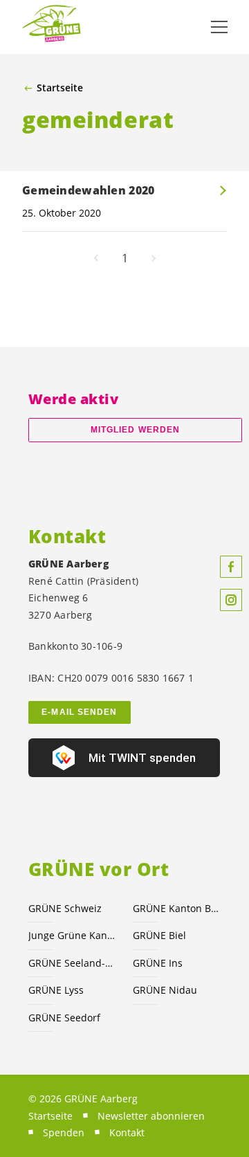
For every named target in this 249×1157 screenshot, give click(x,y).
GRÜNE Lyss (56, 989)
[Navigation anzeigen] (219, 27)
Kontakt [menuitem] (127, 1132)
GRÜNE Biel (159, 935)
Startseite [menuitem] (50, 1115)
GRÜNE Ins (158, 962)
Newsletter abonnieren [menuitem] (151, 1115)
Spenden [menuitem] (63, 1132)
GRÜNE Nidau (165, 989)
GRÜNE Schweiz (65, 908)
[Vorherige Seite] (96, 258)
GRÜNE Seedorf (64, 1017)
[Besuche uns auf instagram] (231, 600)
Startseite (60, 88)
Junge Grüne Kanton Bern (72, 935)
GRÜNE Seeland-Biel (72, 962)
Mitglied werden (135, 430)
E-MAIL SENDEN (79, 712)
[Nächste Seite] (153, 258)
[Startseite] (55, 27)
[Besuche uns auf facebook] (231, 567)
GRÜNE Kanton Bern (177, 908)
